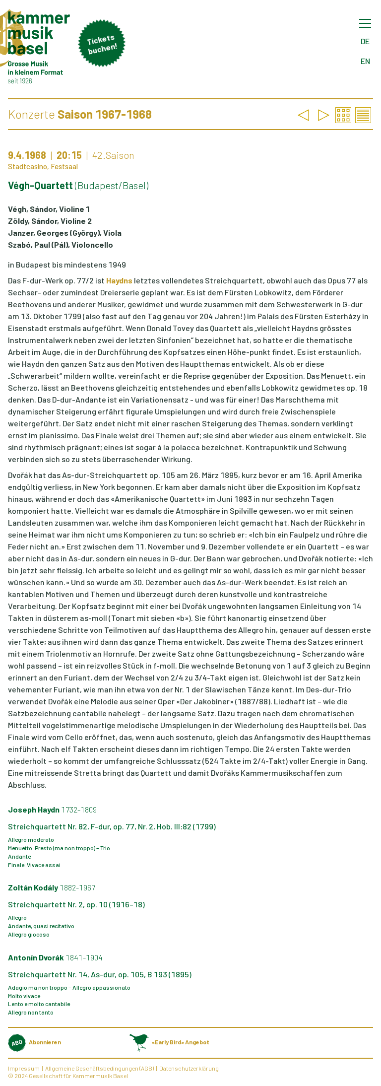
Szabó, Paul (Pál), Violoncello (60, 244)
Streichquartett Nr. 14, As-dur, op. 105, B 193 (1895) (99, 974)
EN (365, 61)
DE (365, 41)
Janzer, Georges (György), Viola (65, 232)
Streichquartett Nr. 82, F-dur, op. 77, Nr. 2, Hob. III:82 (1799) (112, 826)
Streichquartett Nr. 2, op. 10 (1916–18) (76, 904)
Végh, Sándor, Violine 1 (49, 208)
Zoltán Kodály (51, 887)
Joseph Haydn (52, 809)
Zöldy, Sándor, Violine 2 (50, 220)
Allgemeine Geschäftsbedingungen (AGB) (99, 1068)
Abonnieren (45, 1041)
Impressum (24, 1068)
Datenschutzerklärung (189, 1068)
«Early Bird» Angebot (180, 1041)
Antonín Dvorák (55, 957)
